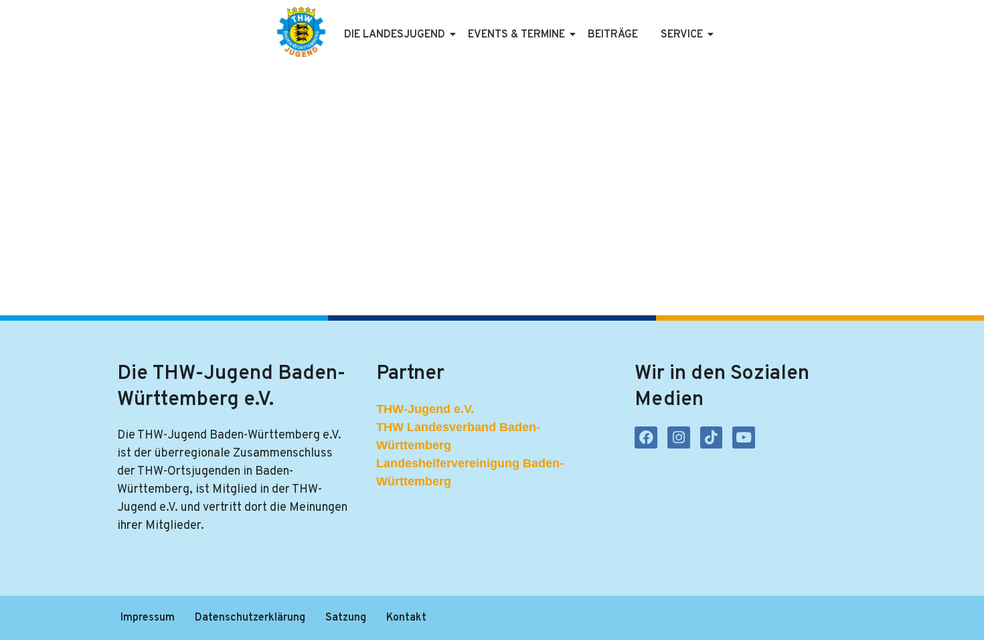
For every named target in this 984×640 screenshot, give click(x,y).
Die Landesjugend (394, 35)
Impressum (147, 618)
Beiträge (613, 35)
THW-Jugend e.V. (425, 409)
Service (682, 35)
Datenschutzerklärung (250, 618)
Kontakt (406, 618)
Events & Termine (516, 35)
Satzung (345, 618)
